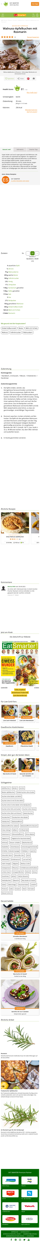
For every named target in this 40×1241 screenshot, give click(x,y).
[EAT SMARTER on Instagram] (20, 1239)
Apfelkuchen (6, 788)
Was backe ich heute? (28, 880)
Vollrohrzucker (13, 278)
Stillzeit (28, 872)
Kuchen (22, 788)
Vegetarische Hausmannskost (21, 838)
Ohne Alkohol (30, 834)
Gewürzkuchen (28, 813)
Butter (16, 275)
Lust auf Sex (27, 859)
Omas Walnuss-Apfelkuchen (15, 537)
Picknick (4, 889)
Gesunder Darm (7, 855)
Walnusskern (27, 332)
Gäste (4, 884)
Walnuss (5, 332)
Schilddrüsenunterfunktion (28, 868)
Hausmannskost (23, 884)
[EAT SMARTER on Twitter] (24, 1239)
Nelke (10, 291)
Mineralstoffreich (17, 834)
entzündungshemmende (29, 847)
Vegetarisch (5, 838)
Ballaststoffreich (17, 821)
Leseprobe (4, 687)
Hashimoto (5, 859)
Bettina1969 (11, 586)
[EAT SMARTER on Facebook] (11, 1239)
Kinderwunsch (15, 859)
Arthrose (4, 842)
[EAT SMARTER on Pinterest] (16, 1239)
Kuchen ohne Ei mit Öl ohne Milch (12, 800)
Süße (11, 889)
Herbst (13, 876)
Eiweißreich (9, 746)
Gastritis (33, 851)
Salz (9, 294)
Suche (33, 16)
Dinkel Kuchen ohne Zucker (25, 792)
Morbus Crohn (25, 863)
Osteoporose (6, 868)
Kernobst (31, 889)
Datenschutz (25, 1232)
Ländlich (33, 884)
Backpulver (12, 300)
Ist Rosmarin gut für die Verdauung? (12, 1130)
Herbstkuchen (6, 880)
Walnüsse (20, 304)
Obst (24, 889)
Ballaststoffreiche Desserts (29, 826)
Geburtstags (12, 884)
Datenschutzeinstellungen (12, 1234)
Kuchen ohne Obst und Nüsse (11, 813)
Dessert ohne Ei (7, 893)
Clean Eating (6, 830)
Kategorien (30, 1236)
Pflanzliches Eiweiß (27, 746)
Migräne (15, 863)
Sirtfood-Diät (24, 830)
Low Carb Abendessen (27, 720)
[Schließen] (1, 3)
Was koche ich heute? (20, 974)
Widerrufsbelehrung (30, 1234)
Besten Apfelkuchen (8, 792)
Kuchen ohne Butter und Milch (11, 796)
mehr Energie (6, 863)
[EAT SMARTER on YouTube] (29, 1239)
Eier (9, 297)
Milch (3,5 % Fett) (14, 310)
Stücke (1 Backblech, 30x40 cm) (32, 258)
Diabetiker (5, 847)
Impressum (14, 1232)
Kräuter (17, 889)
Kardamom (12, 288)
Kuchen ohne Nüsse (29, 809)
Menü (2, 16)
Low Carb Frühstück (9, 720)
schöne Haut (6, 872)
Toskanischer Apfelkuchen (9, 1091)
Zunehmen (5, 876)
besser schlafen (15, 842)
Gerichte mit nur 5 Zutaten (20, 1011)
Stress (35, 872)
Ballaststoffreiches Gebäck (10, 826)
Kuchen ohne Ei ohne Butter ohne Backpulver (16, 805)
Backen (14, 788)
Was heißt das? (32, 93)
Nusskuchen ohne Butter (20, 817)
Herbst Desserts (23, 876)
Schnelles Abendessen (20, 936)
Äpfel (18, 266)
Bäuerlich (16, 880)
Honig (10, 281)
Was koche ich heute (9, 774)
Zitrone (10, 269)
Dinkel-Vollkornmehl (15, 307)
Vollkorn (14, 830)
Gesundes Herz (19, 855)
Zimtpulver (12, 285)
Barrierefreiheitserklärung (15, 1236)
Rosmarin (11, 313)
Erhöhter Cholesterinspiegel (11, 851)
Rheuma (15, 868)
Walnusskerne (13, 272)
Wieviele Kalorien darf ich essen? (31, 111)
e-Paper (36, 687)
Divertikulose (15, 847)
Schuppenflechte (17, 872)
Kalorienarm (6, 834)
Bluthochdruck (27, 842)
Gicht (28, 855)
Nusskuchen (6, 817)
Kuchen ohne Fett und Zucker (11, 809)
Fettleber (25, 851)
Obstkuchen (6, 821)
